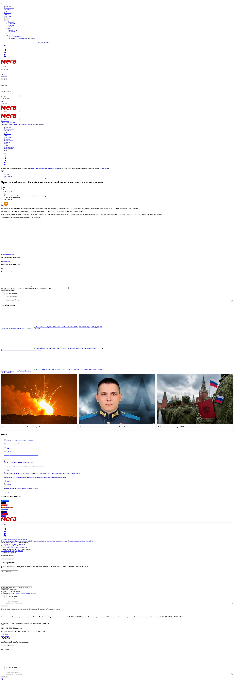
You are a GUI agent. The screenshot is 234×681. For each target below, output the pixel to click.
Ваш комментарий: (7, 272)
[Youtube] (5, 57)
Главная (6, 174)
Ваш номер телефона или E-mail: (11, 568)
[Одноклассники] (5, 50)
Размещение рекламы (14, 539)
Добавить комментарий (7, 290)
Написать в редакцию (7, 559)
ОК (2, 171)
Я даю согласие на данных (19, 593)
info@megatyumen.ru (18, 544)
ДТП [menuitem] (5, 11)
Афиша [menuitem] (6, 14)
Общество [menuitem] (7, 6)
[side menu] (1, 3)
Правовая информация (8, 541)
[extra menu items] (6, 19)
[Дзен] (5, 48)
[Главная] (22, 63)
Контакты (24, 539)
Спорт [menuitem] (10, 27)
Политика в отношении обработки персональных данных (49, 541)
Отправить (4, 606)
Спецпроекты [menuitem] (8, 35)
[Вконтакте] (5, 46)
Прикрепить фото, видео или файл (17, 587)
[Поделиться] (2, 679)
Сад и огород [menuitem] (12, 31)
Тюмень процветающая (8, 122)
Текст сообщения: (6, 571)
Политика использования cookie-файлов (80, 541)
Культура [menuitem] (11, 25)
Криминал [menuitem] (7, 9)
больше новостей (6, 372)
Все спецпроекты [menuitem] (43, 42)
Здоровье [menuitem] (11, 22)
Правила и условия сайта (23, 541)
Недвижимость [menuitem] (12, 30)
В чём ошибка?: (6, 649)
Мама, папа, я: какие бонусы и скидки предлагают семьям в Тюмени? (22, 124)
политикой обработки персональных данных (45, 168)
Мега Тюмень (9, 254)
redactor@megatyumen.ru (19, 547)
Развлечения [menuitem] (8, 16)
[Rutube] (5, 55)
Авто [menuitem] (9, 28)
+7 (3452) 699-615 (17, 551)
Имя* (2, 268)
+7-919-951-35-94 (6, 551)
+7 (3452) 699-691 (6, 544)
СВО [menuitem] (9, 33)
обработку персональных (22, 593)
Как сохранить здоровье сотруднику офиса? (21, 38)
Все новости (8, 176)
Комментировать (6, 261)
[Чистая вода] (17, 93)
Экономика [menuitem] (7, 13)
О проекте (4, 539)
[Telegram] (5, 53)
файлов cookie (104, 168)
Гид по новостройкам (14, 36)
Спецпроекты (5, 121)
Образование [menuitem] (12, 23)
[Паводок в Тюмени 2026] (7, 93)
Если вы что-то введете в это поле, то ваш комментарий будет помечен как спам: (26, 288)
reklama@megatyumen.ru (8, 552)
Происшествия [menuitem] (9, 8)
